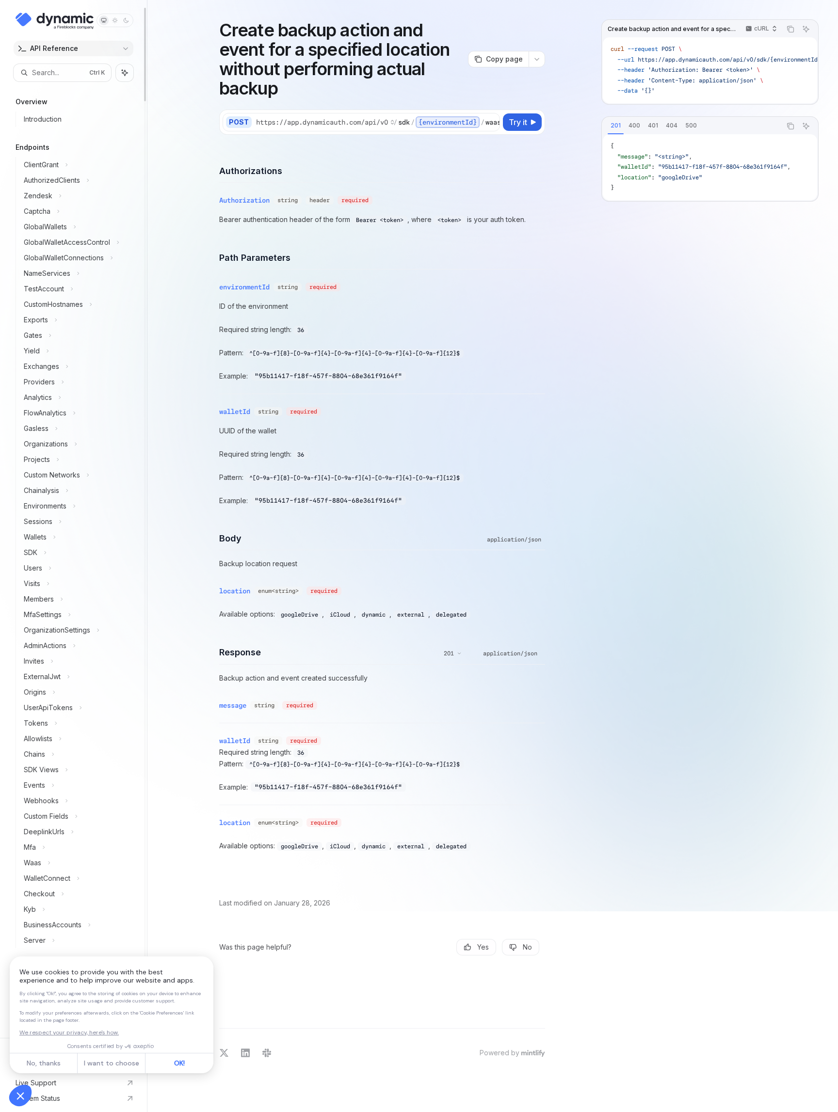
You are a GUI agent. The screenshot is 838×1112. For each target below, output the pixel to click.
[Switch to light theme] (115, 20)
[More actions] (537, 59)
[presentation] (73, 519)
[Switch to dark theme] (126, 20)
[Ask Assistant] (806, 29)
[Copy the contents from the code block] (790, 29)
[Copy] (490, 122)
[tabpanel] (710, 167)
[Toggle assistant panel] (124, 72)
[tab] (616, 125)
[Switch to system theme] (104, 20)
